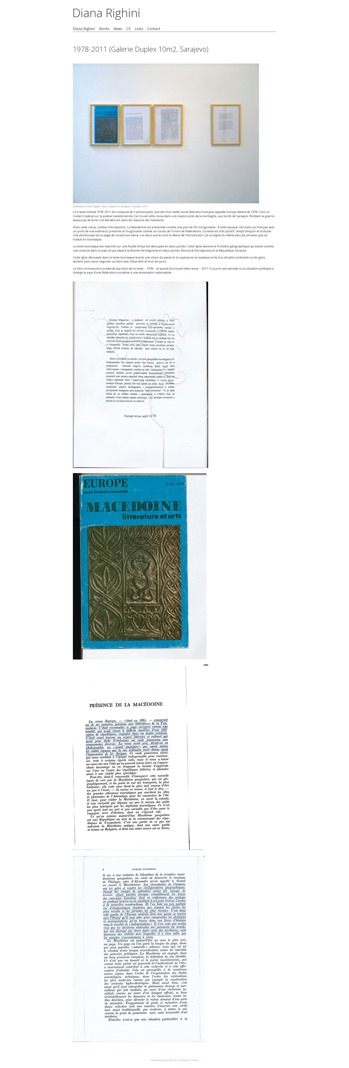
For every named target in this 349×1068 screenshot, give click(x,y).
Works (104, 29)
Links (139, 29)
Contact (153, 29)
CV (128, 29)
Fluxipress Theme (188, 1060)
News (117, 29)
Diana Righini (106, 13)
